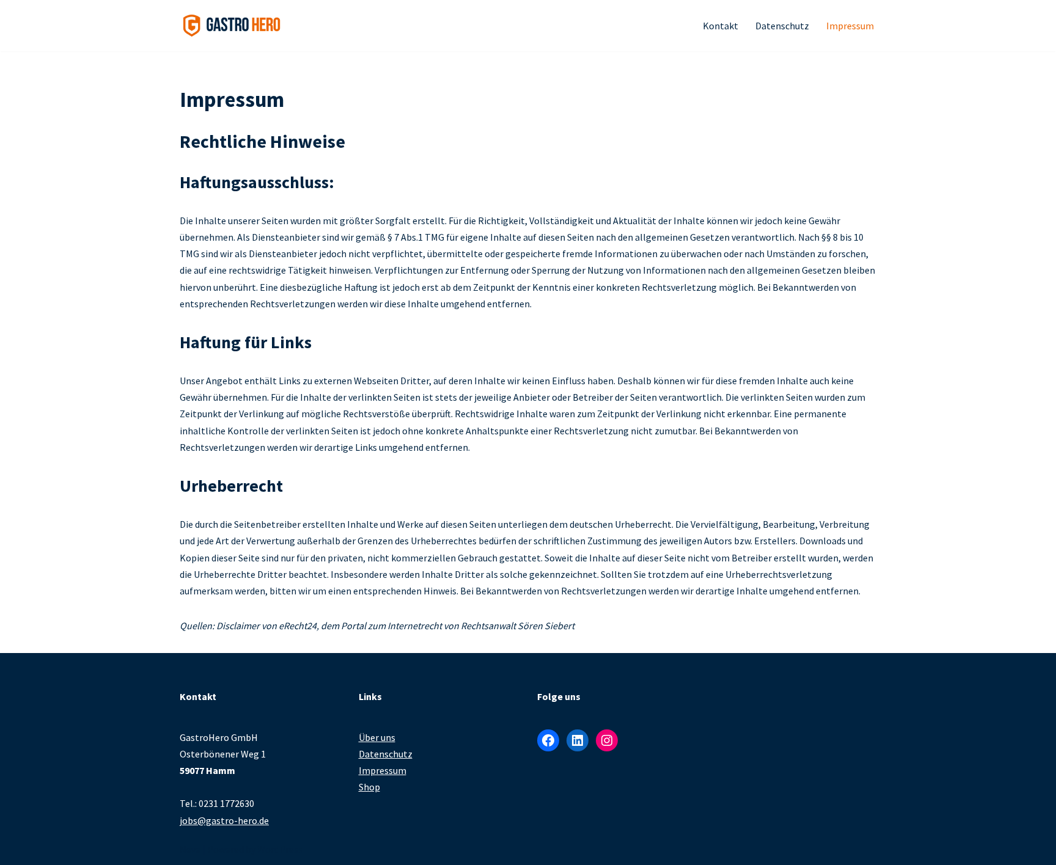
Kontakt (720, 26)
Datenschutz (782, 26)
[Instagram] (607, 740)
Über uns (377, 737)
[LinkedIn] (577, 740)
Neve (190, 849)
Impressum (850, 26)
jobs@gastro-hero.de (224, 820)
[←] (232, 25)
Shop (369, 787)
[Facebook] (548, 740)
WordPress (279, 849)
